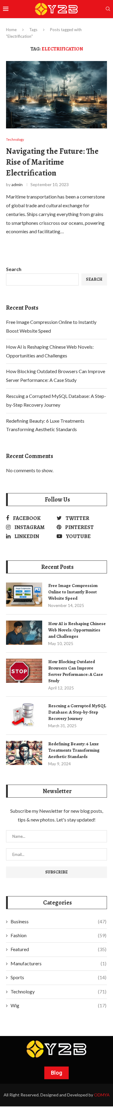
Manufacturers (58, 963)
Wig (58, 1005)
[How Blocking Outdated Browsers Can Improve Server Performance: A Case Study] (24, 671)
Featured (58, 949)
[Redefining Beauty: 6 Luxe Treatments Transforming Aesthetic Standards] (24, 753)
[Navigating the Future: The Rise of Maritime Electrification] (56, 94)
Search (13, 269)
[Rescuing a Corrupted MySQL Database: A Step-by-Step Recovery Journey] (24, 715)
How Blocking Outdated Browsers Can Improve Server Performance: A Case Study (75, 671)
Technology (58, 991)
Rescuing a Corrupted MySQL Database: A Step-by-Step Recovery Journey (77, 712)
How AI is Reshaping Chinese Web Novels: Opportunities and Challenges (77, 630)
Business (58, 921)
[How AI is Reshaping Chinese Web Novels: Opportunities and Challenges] (24, 633)
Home (11, 29)
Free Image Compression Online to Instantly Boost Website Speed (73, 592)
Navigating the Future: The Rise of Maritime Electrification (52, 162)
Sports (58, 977)
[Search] (108, 9)
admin (17, 184)
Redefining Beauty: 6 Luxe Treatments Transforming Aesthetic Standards (73, 750)
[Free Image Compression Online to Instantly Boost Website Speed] (24, 595)
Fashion (58, 935)
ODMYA (102, 1094)
